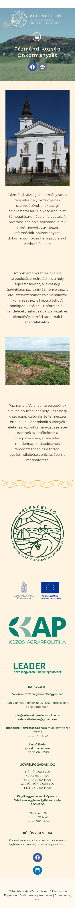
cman (37, 899)
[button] (37, 36)
